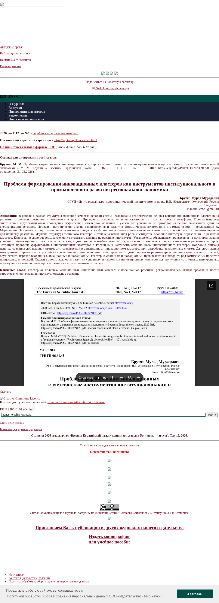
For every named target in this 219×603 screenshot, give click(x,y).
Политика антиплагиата (15, 59)
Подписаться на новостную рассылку (109, 82)
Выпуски (15, 107)
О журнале (16, 104)
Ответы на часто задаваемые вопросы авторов (109, 445)
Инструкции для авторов (27, 111)
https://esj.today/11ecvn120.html (75, 140)
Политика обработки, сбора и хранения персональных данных (49, 581)
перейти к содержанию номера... (55, 133)
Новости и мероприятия (26, 119)
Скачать (5, 391)
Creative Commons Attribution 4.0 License (76, 402)
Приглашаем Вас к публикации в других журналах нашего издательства (110, 527)
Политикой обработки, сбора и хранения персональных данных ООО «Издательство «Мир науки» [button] (84, 596)
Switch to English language (112, 88)
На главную (16, 574)
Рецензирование (10, 66)
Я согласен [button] (195, 594)
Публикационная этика (15, 53)
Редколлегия (18, 115)
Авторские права (11, 47)
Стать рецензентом (12, 422)
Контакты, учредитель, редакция (21, 429)
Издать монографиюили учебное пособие (109, 539)
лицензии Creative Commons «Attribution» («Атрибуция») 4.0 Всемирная (141, 513)
